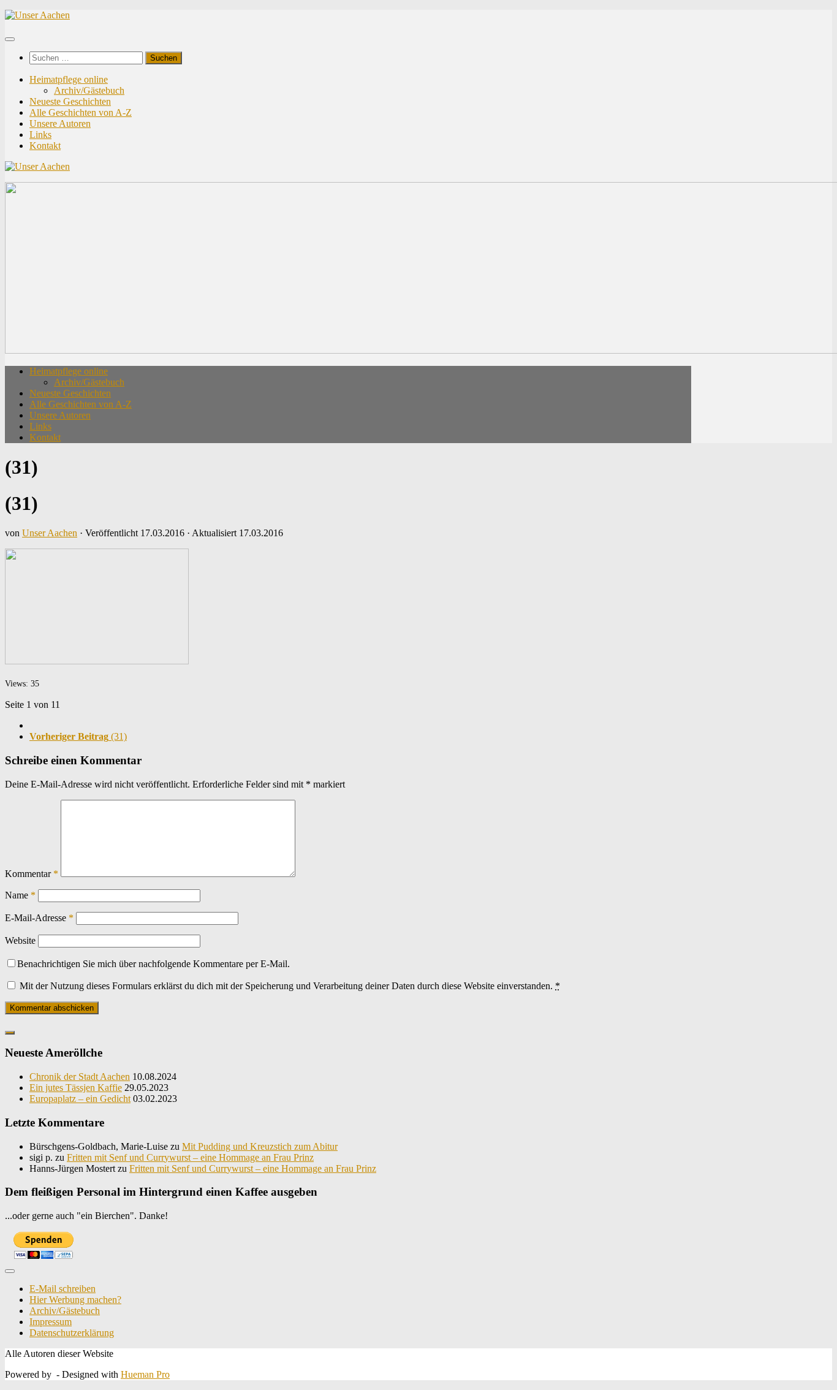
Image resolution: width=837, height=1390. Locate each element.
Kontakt (45, 145)
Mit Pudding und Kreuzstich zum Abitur (260, 1146)
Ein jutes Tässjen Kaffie (75, 1087)
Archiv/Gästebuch (89, 90)
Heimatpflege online (68, 79)
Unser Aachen (49, 533)
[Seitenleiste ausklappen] (10, 1033)
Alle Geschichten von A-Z (80, 112)
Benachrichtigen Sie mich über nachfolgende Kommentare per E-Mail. (153, 964)
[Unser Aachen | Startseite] (37, 15)
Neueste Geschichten (70, 101)
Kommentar (31, 873)
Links (40, 134)
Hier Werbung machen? (75, 1299)
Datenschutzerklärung (71, 1332)
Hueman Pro (145, 1374)
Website (20, 940)
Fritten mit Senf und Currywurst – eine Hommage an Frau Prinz (190, 1157)
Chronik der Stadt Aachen (79, 1076)
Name (20, 895)
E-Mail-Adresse (39, 918)
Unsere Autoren (60, 123)
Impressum (50, 1321)
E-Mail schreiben (62, 1288)
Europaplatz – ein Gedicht (80, 1098)
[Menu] (10, 39)
